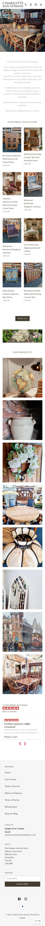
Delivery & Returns (13, 793)
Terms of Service (12, 786)
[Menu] (40, 4)
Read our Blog (11, 813)
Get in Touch (10, 779)
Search (8, 772)
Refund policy (11, 807)
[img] (23, 708)
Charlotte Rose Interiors (21, 915)
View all (22, 318)
